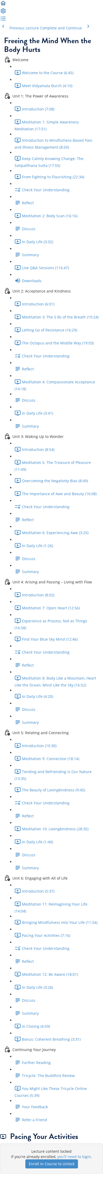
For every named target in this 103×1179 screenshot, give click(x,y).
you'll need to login (74, 1156)
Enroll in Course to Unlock (51, 1163)
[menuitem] (3, 12)
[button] (3, 4)
